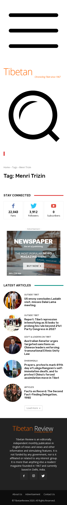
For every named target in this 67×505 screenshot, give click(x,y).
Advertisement (32, 494)
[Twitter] (43, 476)
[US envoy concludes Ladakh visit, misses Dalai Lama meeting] (13, 300)
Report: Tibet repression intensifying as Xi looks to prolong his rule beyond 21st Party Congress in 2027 (43, 324)
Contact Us (49, 494)
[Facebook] (24, 476)
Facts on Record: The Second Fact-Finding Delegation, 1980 (43, 394)
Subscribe (53, 204)
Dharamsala (31, 361)
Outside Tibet (31, 295)
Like (13, 204)
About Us (17, 494)
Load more (32, 408)
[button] (33, 144)
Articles (29, 387)
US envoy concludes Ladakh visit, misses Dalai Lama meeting (42, 302)
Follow (33, 204)
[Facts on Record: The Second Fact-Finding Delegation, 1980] (13, 393)
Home (7, 167)
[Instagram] (33, 475)
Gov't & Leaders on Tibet (37, 337)
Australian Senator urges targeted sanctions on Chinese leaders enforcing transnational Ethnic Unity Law (41, 347)
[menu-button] (33, 59)
